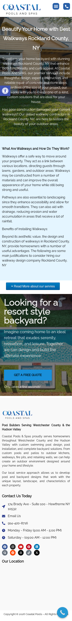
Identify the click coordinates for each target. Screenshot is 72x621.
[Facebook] (5, 547)
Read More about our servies (34, 286)
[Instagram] (13, 547)
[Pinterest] (29, 547)
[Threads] (21, 553)
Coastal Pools (33, 614)
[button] (5, 91)
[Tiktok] (29, 553)
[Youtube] (21, 547)
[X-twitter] (37, 553)
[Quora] (5, 553)
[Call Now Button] (62, 612)
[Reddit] (13, 553)
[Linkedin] (37, 547)
